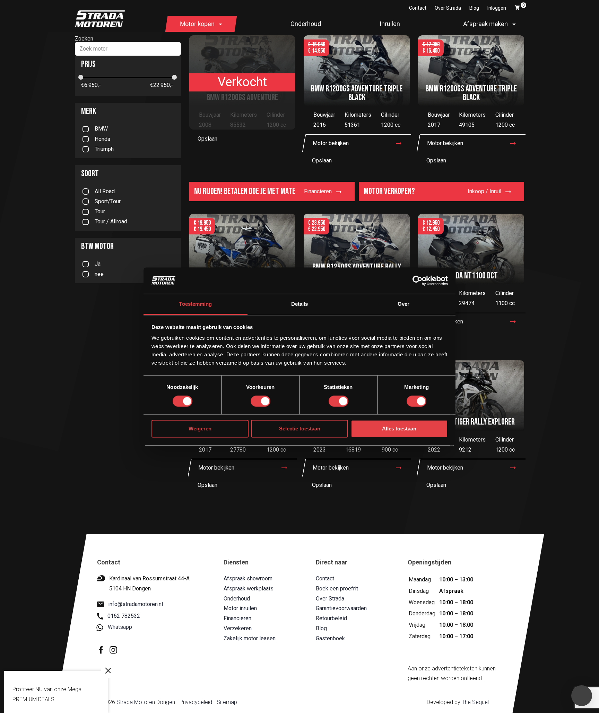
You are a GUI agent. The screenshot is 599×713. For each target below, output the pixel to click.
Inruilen (390, 23)
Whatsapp (120, 627)
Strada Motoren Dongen (145, 702)
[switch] (260, 401)
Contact (417, 8)
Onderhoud (305, 23)
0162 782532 (123, 616)
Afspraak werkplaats (249, 588)
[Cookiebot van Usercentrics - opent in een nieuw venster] (417, 280)
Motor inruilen (240, 608)
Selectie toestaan (299, 429)
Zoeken (84, 38)
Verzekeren (238, 628)
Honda (102, 139)
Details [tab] (299, 304)
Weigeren (200, 429)
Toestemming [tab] (195, 304)
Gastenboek (330, 638)
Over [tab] (403, 304)
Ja (98, 263)
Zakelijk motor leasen (250, 638)
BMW (101, 128)
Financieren (237, 618)
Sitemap (226, 702)
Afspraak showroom (248, 578)
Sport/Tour (108, 201)
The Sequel (474, 702)
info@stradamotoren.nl (135, 604)
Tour (100, 211)
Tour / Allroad (111, 221)
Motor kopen (197, 23)
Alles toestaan (399, 429)
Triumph (104, 149)
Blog (474, 8)
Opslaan (207, 138)
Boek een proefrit (336, 588)
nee (99, 274)
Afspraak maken (485, 23)
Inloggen (496, 8)
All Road (105, 191)
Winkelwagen (523, 5)
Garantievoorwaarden (340, 608)
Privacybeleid (195, 702)
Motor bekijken (331, 143)
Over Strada (448, 8)
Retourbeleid (331, 618)
